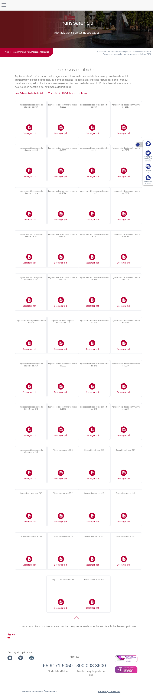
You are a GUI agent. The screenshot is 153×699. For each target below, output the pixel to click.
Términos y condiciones (109, 692)
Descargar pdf (29, 133)
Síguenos (12, 634)
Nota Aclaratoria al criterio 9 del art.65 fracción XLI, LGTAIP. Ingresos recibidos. (51, 93)
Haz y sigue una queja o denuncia (148, 159)
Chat (148, 147)
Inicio (6, 52)
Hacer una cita (148, 171)
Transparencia (18, 52)
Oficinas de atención (148, 182)
